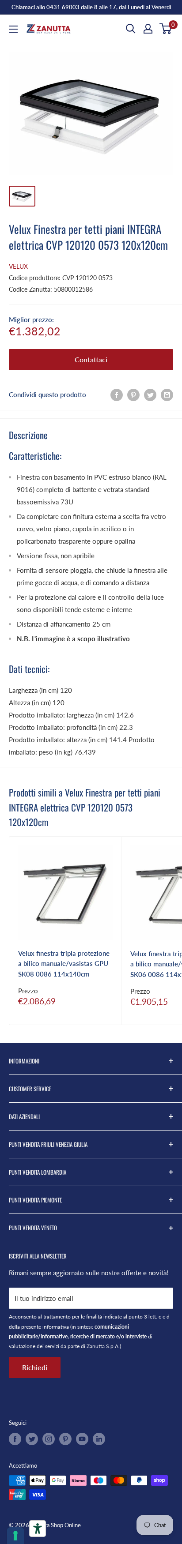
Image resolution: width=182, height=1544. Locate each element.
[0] (165, 28)
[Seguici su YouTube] (82, 1439)
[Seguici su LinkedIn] (99, 1439)
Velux (18, 266)
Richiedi (34, 1367)
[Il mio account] (148, 29)
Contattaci (91, 359)
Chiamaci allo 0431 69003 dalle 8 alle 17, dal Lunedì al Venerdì (91, 7)
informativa (55, 1326)
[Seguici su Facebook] (15, 1439)
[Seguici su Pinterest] (65, 1439)
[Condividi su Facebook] (116, 394)
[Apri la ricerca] (131, 29)
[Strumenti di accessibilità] (37, 1528)
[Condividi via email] (167, 394)
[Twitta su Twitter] (150, 394)
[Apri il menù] (13, 29)
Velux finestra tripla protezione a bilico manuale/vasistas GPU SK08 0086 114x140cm (64, 963)
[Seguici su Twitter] (32, 1439)
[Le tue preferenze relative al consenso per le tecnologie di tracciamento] (15, 1535)
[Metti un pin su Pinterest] (133, 394)
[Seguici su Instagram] (48, 1439)
